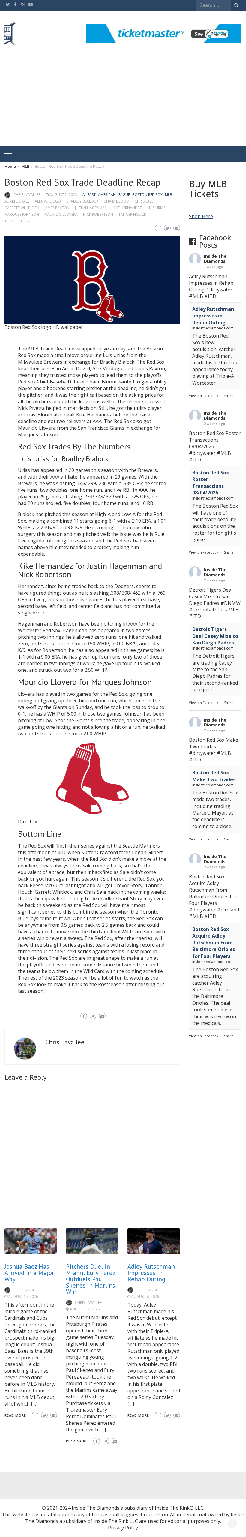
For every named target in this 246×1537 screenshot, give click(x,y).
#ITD (210, 296)
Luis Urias (156, 207)
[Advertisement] (123, 101)
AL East (89, 194)
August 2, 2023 (63, 194)
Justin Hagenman (91, 207)
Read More (15, 1415)
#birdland (228, 909)
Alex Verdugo (48, 201)
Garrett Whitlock (21, 207)
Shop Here (201, 216)
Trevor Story (17, 221)
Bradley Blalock (82, 201)
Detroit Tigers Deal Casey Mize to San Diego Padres (215, 636)
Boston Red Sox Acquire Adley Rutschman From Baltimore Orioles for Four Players (213, 942)
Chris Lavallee (27, 194)
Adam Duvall (16, 201)
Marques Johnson (21, 214)
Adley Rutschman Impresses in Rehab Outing (151, 1272)
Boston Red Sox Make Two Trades (214, 775)
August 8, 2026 (145, 1296)
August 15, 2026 (23, 1296)
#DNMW (230, 603)
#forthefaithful (206, 609)
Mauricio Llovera (61, 214)
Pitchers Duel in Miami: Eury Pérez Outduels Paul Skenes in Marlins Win (90, 1279)
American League (114, 194)
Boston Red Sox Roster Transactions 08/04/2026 (210, 482)
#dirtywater (219, 289)
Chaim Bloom (116, 201)
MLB (168, 194)
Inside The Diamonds (215, 258)
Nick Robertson (98, 214)
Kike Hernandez (127, 207)
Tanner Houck (132, 214)
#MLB (196, 296)
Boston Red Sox (147, 194)
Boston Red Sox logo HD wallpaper (43, 327)
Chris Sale (144, 201)
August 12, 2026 (85, 1309)
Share (228, 395)
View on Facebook (203, 395)
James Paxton (57, 207)
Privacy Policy (123, 1527)
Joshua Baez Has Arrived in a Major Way (29, 1272)
